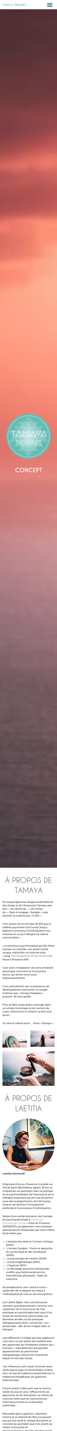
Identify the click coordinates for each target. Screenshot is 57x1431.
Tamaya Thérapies (14, 5)
